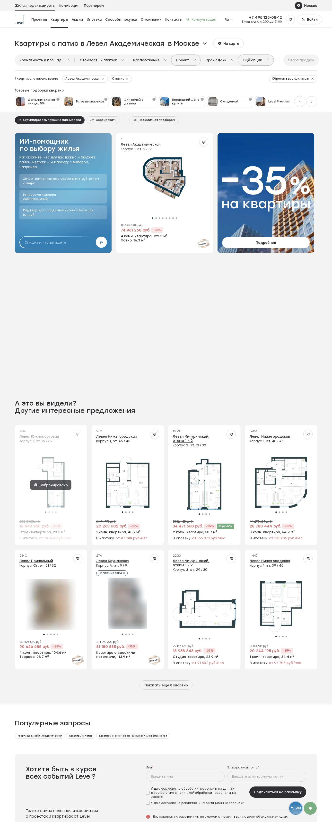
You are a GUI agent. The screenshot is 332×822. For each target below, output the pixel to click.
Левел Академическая (125, 43)
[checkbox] (196, 792)
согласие (168, 788)
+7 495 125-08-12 (265, 17)
